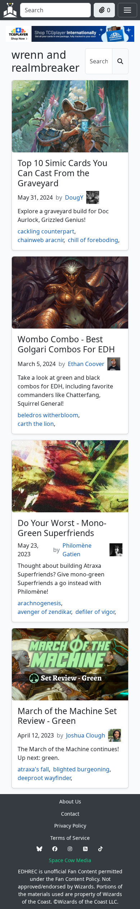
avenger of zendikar (44, 612)
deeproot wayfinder (44, 778)
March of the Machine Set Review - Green (67, 716)
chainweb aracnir (41, 240)
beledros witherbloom (48, 415)
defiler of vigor (95, 612)
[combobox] (55, 10)
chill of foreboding (93, 240)
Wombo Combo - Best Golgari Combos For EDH (66, 344)
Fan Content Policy (77, 878)
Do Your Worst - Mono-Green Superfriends (62, 528)
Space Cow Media (70, 860)
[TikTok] (100, 849)
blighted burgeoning (81, 769)
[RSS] (85, 849)
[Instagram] (70, 849)
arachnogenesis (39, 603)
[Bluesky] (39, 849)
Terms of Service (70, 837)
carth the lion (36, 424)
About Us (70, 801)
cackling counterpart (46, 231)
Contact (70, 813)
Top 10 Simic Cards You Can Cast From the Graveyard (62, 173)
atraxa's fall (33, 769)
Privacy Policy (70, 825)
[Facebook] (55, 849)
